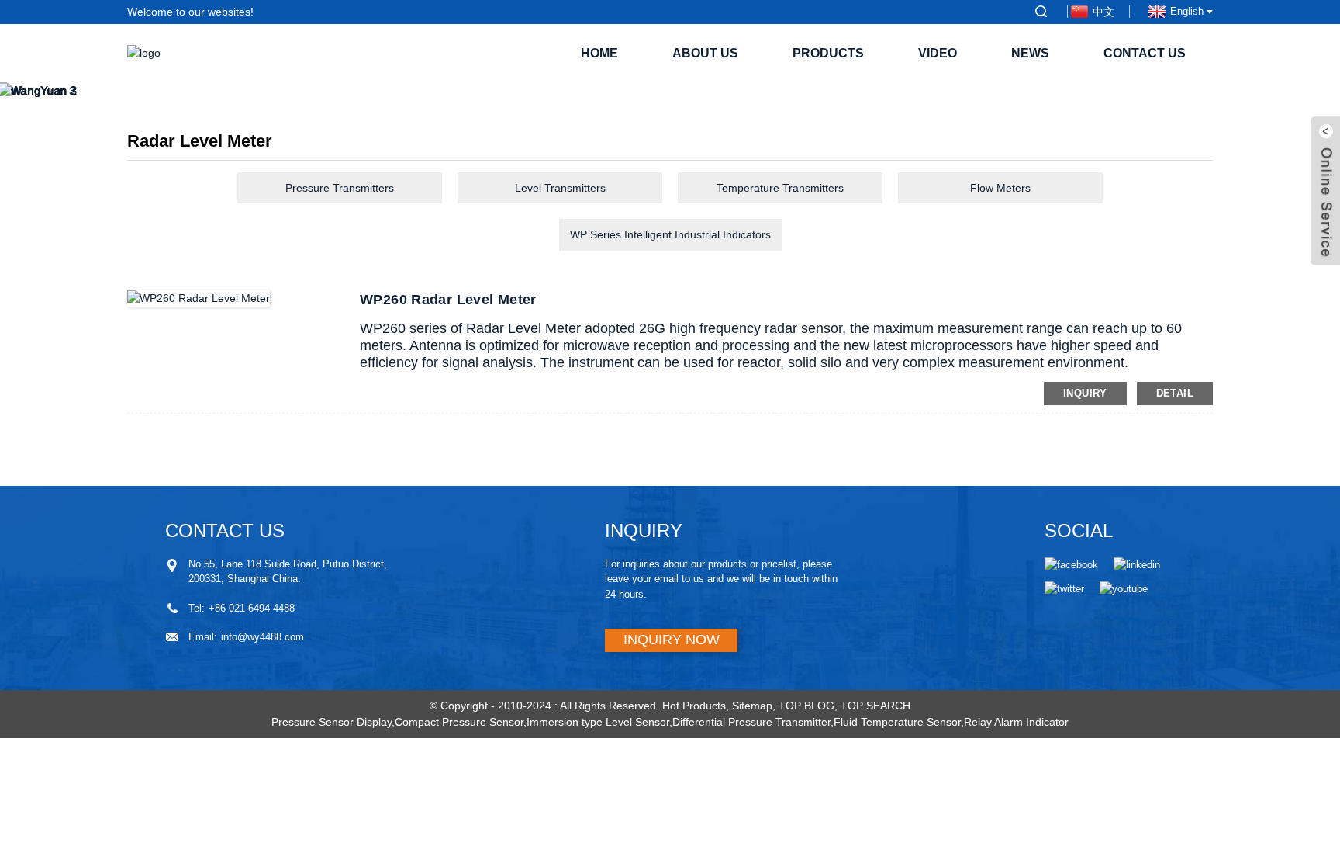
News (1030, 53)
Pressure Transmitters (339, 188)
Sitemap (752, 705)
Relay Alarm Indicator (1016, 722)
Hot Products (694, 705)
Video (937, 53)
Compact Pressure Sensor (459, 722)
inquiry (1085, 393)
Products (828, 53)
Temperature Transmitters (780, 188)
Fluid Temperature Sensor (897, 722)
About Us (705, 53)
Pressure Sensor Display (331, 722)
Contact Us (1144, 53)
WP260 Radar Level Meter (448, 299)
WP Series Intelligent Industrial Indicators (670, 234)
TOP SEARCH (875, 705)
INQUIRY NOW (671, 639)
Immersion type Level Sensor (598, 722)
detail (1174, 393)
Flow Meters (1000, 188)
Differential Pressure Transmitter (751, 722)
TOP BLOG (806, 705)
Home (599, 53)
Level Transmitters (560, 188)
